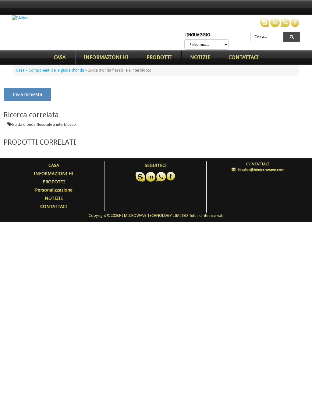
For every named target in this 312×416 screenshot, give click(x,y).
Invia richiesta (27, 94)
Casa (60, 57)
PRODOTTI (159, 57)
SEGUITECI (156, 165)
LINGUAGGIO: (197, 34)
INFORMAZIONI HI (106, 57)
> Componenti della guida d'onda (54, 70)
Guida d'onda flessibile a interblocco (44, 124)
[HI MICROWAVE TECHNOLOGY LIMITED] (20, 18)
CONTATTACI (244, 57)
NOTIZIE (200, 57)
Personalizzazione (54, 190)
